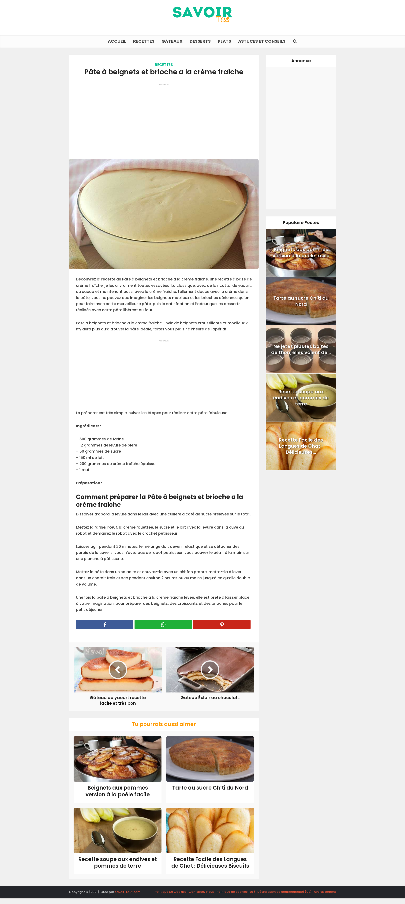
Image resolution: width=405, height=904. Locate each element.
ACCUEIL (117, 41)
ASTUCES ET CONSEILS (261, 41)
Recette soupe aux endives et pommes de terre (117, 863)
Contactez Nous (201, 891)
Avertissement (325, 891)
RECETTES (143, 41)
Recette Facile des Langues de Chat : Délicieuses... (301, 446)
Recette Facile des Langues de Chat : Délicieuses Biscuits (210, 863)
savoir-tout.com (127, 892)
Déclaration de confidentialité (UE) (284, 891)
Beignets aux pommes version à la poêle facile (118, 791)
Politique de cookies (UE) (236, 891)
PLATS (224, 41)
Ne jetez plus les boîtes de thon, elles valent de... (301, 349)
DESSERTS (200, 41)
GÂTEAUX (172, 41)
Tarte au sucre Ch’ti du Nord (210, 787)
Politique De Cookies (170, 891)
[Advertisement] (164, 119)
